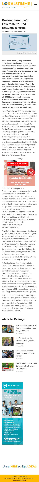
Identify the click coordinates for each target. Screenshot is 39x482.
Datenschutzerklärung (19, 480)
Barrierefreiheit (28, 478)
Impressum (19, 478)
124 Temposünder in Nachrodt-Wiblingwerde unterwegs (25, 340)
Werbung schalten (10, 478)
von (6, 31)
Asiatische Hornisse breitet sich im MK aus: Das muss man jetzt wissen (26, 328)
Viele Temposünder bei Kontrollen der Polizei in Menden (25, 353)
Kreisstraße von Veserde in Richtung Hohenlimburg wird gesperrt (26, 366)
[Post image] (8, 329)
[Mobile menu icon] (35, 5)
